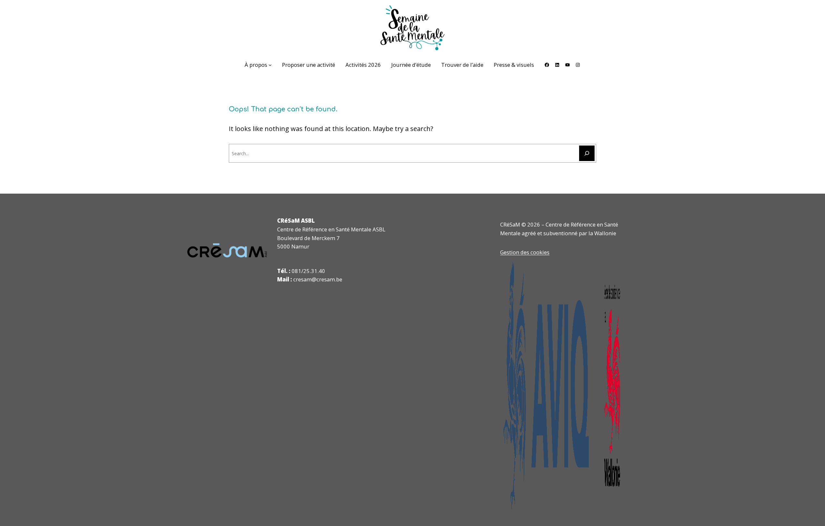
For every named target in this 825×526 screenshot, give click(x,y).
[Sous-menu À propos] (270, 64)
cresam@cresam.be (317, 279)
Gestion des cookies (524, 252)
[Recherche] (587, 153)
